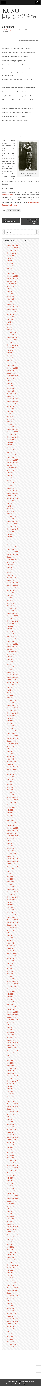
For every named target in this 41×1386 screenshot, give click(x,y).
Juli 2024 (10, 258)
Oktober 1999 (11, 1017)
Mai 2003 (10, 907)
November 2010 (12, 677)
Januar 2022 (11, 335)
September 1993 (12, 1204)
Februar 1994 (11, 1191)
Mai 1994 (10, 1183)
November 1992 (12, 1229)
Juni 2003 (10, 904)
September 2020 (12, 376)
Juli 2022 (10, 319)
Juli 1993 (10, 1209)
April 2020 (10, 388)
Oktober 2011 (11, 649)
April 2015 (10, 542)
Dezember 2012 (12, 613)
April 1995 (10, 1155)
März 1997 (10, 1096)
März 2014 (10, 575)
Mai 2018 (10, 447)
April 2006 (10, 818)
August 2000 (11, 991)
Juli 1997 (10, 1086)
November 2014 (12, 554)
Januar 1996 (11, 1132)
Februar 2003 (11, 915)
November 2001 (12, 953)
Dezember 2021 (12, 337)
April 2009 (10, 726)
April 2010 (10, 695)
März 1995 (10, 1157)
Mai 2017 (10, 478)
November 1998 (12, 1045)
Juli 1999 (10, 1025)
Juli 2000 (10, 994)
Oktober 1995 (11, 1140)
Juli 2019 (10, 411)
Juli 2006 (10, 810)
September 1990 (12, 1295)
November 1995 (12, 1137)
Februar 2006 (11, 823)
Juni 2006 (10, 812)
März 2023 (10, 299)
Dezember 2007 (12, 767)
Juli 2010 (10, 687)
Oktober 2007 (11, 772)
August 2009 (11, 715)
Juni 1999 (10, 1027)
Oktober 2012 (11, 618)
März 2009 (10, 728)
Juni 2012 (10, 629)
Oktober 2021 (11, 342)
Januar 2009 (11, 733)
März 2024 (10, 268)
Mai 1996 (10, 1122)
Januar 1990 (11, 1316)
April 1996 (10, 1124)
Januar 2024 (11, 273)
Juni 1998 (10, 1058)
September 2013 (12, 590)
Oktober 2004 (11, 864)
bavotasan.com (29, 1384)
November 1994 (12, 1168)
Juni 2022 (10, 322)
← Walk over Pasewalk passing (9, 220)
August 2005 (11, 838)
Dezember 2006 (12, 797)
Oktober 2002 (11, 925)
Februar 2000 (11, 1007)
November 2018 (12, 432)
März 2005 (10, 851)
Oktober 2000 (11, 986)
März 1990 (10, 1311)
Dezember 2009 (12, 705)
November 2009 (12, 708)
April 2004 (10, 879)
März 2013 (10, 605)
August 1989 (11, 1329)
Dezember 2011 (12, 644)
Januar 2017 (11, 488)
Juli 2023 (10, 289)
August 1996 (11, 1114)
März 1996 (10, 1127)
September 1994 (12, 1173)
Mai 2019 (10, 416)
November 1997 (12, 1076)
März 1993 (10, 1219)
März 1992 (10, 1249)
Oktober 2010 (11, 680)
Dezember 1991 (12, 1257)
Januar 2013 (11, 611)
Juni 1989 (10, 1334)
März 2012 (10, 636)
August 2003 (11, 899)
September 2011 (12, 652)
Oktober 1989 (11, 1324)
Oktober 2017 (11, 465)
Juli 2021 (10, 350)
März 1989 (10, 1341)
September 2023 (12, 284)
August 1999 (11, 1022)
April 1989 (10, 1339)
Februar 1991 (11, 1283)
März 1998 (10, 1065)
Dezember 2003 (12, 889)
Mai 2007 (10, 784)
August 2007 (11, 777)
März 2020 (10, 391)
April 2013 (10, 603)
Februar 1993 (11, 1221)
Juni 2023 (10, 291)
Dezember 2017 (12, 460)
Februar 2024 (11, 271)
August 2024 (11, 255)
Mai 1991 (10, 1275)
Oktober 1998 (11, 1048)
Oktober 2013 (11, 588)
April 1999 (10, 1032)
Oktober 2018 (11, 434)
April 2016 (10, 511)
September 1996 (12, 1111)
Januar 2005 (11, 856)
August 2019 (11, 409)
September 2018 (12, 437)
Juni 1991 (10, 1272)
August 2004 (11, 869)
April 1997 (10, 1094)
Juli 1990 (10, 1301)
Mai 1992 (10, 1244)
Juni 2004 (10, 874)
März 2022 (10, 330)
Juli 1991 (10, 1270)
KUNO (10, 10)
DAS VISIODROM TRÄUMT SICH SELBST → (31, 221)
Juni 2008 (10, 751)
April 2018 (10, 450)
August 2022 (11, 317)
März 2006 (10, 820)
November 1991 (12, 1260)
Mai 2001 (10, 968)
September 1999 (12, 1020)
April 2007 (10, 787)
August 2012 (11, 623)
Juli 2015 (10, 534)
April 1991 (10, 1278)
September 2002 (12, 927)
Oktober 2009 (11, 710)
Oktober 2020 (11, 373)
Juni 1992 (10, 1242)
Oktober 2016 (11, 496)
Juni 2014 (10, 567)
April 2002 (10, 940)
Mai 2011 (10, 662)
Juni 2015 (10, 536)
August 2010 (11, 685)
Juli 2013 (10, 595)
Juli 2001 (10, 963)
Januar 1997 (11, 1101)
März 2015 (10, 544)
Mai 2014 (10, 570)
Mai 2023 (10, 294)
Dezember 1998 (12, 1042)
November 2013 (12, 585)
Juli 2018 (10, 442)
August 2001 (11, 961)
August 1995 (11, 1145)
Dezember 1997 (12, 1073)
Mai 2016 (10, 508)
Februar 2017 (11, 485)
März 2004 (10, 882)
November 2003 (12, 892)
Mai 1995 (10, 1152)
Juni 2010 (10, 690)
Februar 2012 (11, 639)
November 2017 (12, 462)
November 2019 (12, 401)
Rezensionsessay (8, 195)
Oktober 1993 (11, 1201)
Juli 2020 (10, 381)
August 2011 (11, 654)
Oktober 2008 (11, 741)
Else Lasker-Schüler (13, 210)
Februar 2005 (11, 853)
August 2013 (11, 593)
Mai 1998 (10, 1060)
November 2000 (12, 984)
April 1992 (10, 1247)
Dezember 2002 (12, 920)
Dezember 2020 (12, 368)
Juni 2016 (10, 506)
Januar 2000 (11, 1009)
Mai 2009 (10, 723)
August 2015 (11, 531)
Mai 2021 (10, 355)
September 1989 (12, 1326)
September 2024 (12, 253)
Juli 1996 (10, 1117)
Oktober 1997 (11, 1078)
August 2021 (11, 347)
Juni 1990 (10, 1303)
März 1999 (10, 1035)
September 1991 (12, 1265)
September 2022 (12, 314)
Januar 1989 (11, 1347)
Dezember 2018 (12, 429)
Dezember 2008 (12, 736)
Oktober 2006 (11, 802)
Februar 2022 (11, 332)
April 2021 (10, 358)
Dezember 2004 (12, 858)
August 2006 (11, 807)
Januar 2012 (11, 641)
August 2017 (11, 470)
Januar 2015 (11, 549)
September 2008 (12, 743)
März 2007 (10, 789)
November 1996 (12, 1106)
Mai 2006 (10, 815)
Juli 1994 (10, 1178)
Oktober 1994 (11, 1170)
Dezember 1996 (12, 1104)
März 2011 (10, 667)
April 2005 (10, 848)
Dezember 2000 (12, 981)
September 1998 (12, 1050)
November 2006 (12, 800)
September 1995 (12, 1142)
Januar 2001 (11, 979)
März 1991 (10, 1280)
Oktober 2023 (11, 281)
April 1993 (10, 1216)
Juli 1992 (10, 1239)
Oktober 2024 (11, 250)
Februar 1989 (11, 1344)
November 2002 (12, 922)
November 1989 (12, 1321)
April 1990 (10, 1308)
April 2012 (10, 634)
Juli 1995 (10, 1147)
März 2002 (10, 943)
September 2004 (12, 866)
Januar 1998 (11, 1071)
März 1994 (10, 1188)
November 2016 (12, 493)
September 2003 (12, 897)
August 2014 (11, 562)
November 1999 (12, 1014)
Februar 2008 (11, 761)
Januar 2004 (11, 887)
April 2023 (10, 296)
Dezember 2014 (12, 552)
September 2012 (12, 621)
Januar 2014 (11, 580)
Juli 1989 (10, 1331)
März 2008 (10, 759)
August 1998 (11, 1053)
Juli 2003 (10, 902)
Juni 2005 (10, 843)
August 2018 (11, 439)
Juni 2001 (10, 966)
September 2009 (12, 713)
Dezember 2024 (12, 245)
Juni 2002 (10, 935)
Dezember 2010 (12, 674)
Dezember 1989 (12, 1318)
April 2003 (10, 910)
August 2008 (11, 746)
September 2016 (12, 498)
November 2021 (12, 340)
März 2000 (10, 1004)
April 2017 (10, 480)
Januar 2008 (11, 764)
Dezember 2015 (12, 521)
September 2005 (12, 836)
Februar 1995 (11, 1160)
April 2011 (10, 664)
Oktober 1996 (11, 1109)
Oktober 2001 (11, 956)
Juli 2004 (10, 871)
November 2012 (12, 616)
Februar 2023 (11, 301)
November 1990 (12, 1290)
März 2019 (10, 421)
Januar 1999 (11, 1040)
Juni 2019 (10, 414)
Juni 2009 (10, 720)
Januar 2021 (11, 365)
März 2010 (10, 698)
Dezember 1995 (12, 1134)
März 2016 (10, 514)
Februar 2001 (11, 976)
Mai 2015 (10, 539)
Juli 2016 (10, 503)
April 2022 (10, 327)
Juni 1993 (10, 1211)
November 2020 (12, 370)
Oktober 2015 (11, 526)
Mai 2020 (10, 386)
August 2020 (11, 378)
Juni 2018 (10, 445)
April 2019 (10, 419)
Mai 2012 (10, 631)
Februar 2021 (11, 363)
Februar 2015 (11, 547)
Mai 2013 (10, 600)
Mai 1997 (10, 1091)
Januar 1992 (11, 1255)
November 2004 (12, 861)
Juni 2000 (10, 996)
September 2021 (12, 345)
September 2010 (12, 682)
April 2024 (10, 266)
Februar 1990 (11, 1313)
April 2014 (10, 572)
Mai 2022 (10, 324)
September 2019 (12, 406)
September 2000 (12, 989)
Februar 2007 (11, 792)
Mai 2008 (10, 754)
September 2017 (12, 468)
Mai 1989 (10, 1336)
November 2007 (12, 769)
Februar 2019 (11, 424)
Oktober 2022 (11, 312)
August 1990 (11, 1298)
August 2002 (11, 930)
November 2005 (12, 830)
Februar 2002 (11, 945)
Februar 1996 (11, 1129)
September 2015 (12, 529)
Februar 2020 (11, 393)
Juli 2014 (10, 565)
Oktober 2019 (11, 404)
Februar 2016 (11, 516)
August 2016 (11, 501)
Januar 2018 (11, 457)
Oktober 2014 (11, 557)
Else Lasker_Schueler (10, 30)
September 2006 (12, 805)
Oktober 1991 (11, 1262)
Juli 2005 (10, 841)
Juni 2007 (10, 782)
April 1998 (10, 1063)
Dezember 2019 (12, 399)
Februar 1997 (11, 1099)
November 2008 (12, 738)
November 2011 (12, 646)
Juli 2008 (10, 749)
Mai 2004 (10, 876)
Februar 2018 (11, 455)
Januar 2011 (11, 672)
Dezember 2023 (12, 276)
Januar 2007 (11, 795)
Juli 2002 (10, 933)
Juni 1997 (10, 1088)
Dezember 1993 (12, 1196)
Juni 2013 (10, 598)
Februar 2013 (11, 608)
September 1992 (12, 1234)
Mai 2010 (10, 692)
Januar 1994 (11, 1193)
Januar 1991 (11, 1285)
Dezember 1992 (12, 1226)
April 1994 (10, 1186)
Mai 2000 (10, 999)
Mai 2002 (10, 938)
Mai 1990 (10, 1306)
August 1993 (11, 1206)
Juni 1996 (10, 1119)
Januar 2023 (11, 304)
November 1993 (12, 1198)
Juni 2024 (10, 261)
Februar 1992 (11, 1252)
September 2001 (12, 958)
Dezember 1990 (12, 1288)
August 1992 (11, 1237)
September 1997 (12, 1081)
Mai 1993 (10, 1214)
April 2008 (10, 756)
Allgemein (5, 24)
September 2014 (12, 560)
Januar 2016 (11, 519)
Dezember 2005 (12, 828)
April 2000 (10, 1002)
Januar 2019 (11, 427)
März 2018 (10, 452)
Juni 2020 (10, 383)
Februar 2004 (11, 884)
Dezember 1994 (12, 1165)
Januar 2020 (11, 396)
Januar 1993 (11, 1224)
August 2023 (11, 286)
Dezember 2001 (12, 951)
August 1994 (11, 1175)
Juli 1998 (10, 1055)
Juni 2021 (10, 352)
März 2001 (10, 973)
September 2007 (12, 774)
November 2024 (12, 248)
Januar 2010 (11, 703)
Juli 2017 (10, 473)
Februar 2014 (11, 577)
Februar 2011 (11, 669)
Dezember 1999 (12, 1012)
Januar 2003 (11, 917)
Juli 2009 (10, 718)
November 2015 (12, 524)
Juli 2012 (10, 626)
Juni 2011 (10, 659)
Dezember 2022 (12, 307)
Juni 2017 (10, 475)
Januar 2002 (11, 948)
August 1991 (11, 1267)
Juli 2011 (10, 657)
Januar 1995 (11, 1163)
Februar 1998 (11, 1068)
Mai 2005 (10, 846)
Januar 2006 (11, 825)
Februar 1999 (11, 1037)
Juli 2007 (10, 779)
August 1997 (11, 1083)
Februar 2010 (11, 700)
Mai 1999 (10, 1030)
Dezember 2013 (12, 583)
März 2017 (10, 483)
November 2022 (12, 309)
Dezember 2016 (12, 490)
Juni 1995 (10, 1150)
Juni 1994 (10, 1180)
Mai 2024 (10, 263)
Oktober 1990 (11, 1293)
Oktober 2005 (11, 833)
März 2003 (10, 912)
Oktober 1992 (11, 1232)
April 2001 (10, 971)
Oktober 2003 (11, 894)
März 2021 (10, 360)
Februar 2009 (11, 731)
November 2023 (12, 278)
